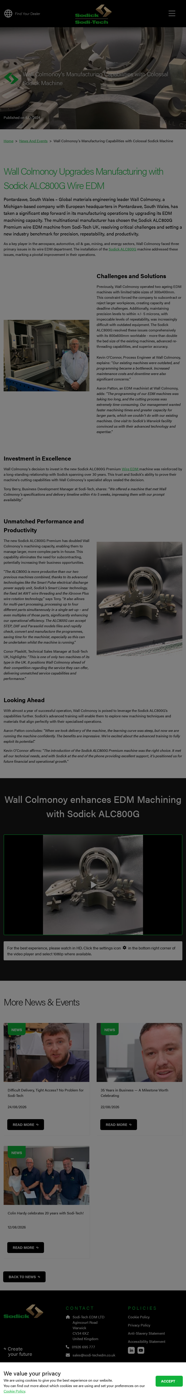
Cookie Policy (14, 1391)
